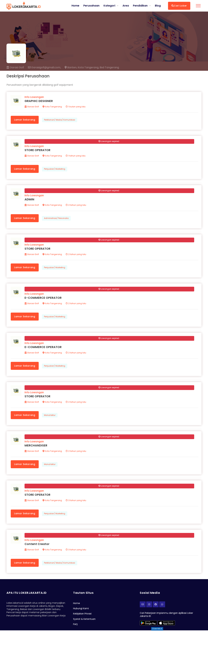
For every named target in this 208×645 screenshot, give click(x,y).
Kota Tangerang (53, 106)
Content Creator (37, 544)
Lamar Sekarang (24, 119)
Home (75, 5)
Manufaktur (49, 415)
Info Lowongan (34, 97)
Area (126, 5)
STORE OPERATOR (37, 150)
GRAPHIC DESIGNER (39, 101)
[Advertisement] (104, 637)
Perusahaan (91, 5)
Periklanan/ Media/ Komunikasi (59, 119)
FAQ (75, 624)
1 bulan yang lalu (76, 106)
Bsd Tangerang (109, 67)
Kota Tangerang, (88, 67)
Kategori (109, 5)
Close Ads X (157, 628)
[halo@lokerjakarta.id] (143, 604)
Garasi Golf (16, 67)
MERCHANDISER (36, 445)
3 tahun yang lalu (77, 500)
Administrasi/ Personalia (56, 218)
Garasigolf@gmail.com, (46, 67)
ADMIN (29, 199)
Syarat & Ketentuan (84, 619)
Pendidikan (140, 5)
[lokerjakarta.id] (156, 604)
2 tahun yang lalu (77, 205)
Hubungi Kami (81, 608)
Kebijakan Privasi (82, 613)
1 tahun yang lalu (76, 155)
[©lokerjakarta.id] (149, 604)
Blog (158, 5)
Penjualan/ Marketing (54, 169)
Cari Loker (180, 5)
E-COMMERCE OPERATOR (43, 298)
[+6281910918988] (162, 604)
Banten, (72, 67)
